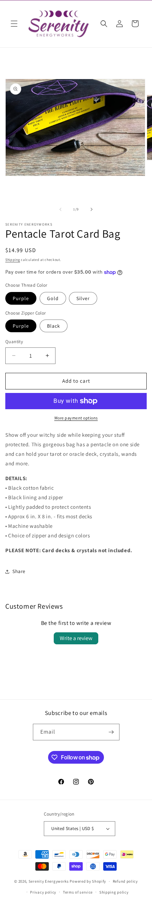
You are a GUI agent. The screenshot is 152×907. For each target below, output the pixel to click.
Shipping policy (114, 892)
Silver (83, 298)
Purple (21, 298)
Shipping (12, 259)
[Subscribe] (111, 732)
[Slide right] (91, 209)
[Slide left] (60, 209)
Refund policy (125, 881)
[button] (14, 23)
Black (53, 326)
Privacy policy (43, 892)
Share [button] (18, 571)
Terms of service (78, 892)
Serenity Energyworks (49, 881)
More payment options (76, 417)
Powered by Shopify (88, 881)
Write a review (76, 638)
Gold (53, 298)
